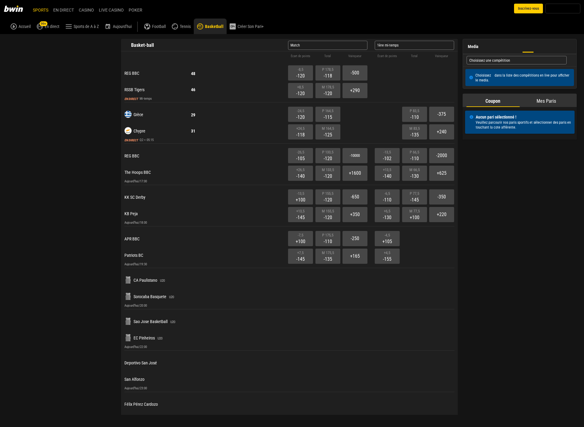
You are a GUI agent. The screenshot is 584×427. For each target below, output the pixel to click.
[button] (289, 56)
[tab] (493, 100)
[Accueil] (17, 8)
